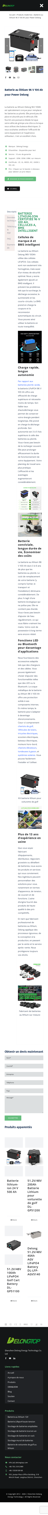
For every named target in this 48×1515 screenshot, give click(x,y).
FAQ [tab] (9, 238)
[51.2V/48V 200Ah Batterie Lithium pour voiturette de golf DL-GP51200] (34, 1156)
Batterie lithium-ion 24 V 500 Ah (13, 1186)
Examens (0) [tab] (11, 246)
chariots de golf (25, 726)
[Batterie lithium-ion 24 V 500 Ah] (14, 1156)
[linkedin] (14, 77)
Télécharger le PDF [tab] (11, 229)
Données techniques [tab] (11, 219)
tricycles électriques (27, 733)
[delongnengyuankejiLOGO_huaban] (24, 1335)
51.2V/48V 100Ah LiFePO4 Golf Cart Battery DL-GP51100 (14, 1280)
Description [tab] (11, 211)
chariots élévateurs (27, 747)
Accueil (12, 15)
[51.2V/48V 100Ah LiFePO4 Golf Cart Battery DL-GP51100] (14, 1245)
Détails (14, 1220)
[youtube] (10, 77)
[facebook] (6, 77)
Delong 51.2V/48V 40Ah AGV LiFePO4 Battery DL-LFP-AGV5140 (34, 1261)
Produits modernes (24, 15)
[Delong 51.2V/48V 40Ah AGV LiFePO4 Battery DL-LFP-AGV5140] (34, 1235)
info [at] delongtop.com (18, 1462)
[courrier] (18, 77)
